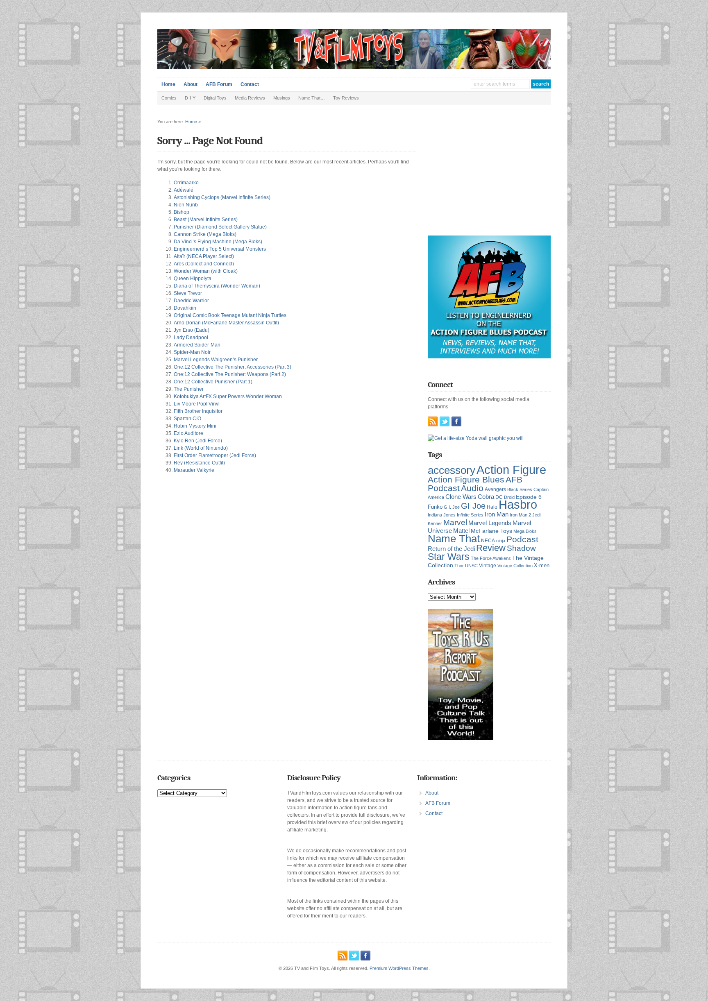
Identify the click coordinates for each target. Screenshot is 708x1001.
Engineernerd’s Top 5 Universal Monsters (220, 249)
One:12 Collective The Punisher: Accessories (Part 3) (232, 367)
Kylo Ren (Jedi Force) (198, 441)
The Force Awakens (491, 558)
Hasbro (518, 504)
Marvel (455, 522)
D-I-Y (190, 97)
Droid (509, 497)
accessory (451, 470)
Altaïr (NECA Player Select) (204, 256)
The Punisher (189, 389)
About (190, 84)
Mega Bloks (525, 531)
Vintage (487, 565)
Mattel (461, 530)
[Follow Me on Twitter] (444, 421)
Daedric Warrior (191, 300)
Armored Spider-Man (197, 345)
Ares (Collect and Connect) (204, 264)
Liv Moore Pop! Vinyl (197, 404)
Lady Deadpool (191, 337)
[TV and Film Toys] (354, 67)
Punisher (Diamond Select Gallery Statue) (220, 227)
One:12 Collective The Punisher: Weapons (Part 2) (230, 374)
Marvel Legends (489, 523)
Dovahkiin (185, 308)
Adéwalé (183, 190)
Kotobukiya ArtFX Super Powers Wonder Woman (228, 396)
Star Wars (449, 556)
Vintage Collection (515, 565)
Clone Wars (461, 497)
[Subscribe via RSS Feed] (433, 421)
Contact (250, 84)
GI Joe (473, 505)
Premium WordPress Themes (399, 968)
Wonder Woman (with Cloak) (206, 271)
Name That (454, 538)
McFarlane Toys (491, 531)
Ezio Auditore (188, 433)
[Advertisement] (489, 176)
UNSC (471, 565)
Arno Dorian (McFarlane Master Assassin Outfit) (226, 323)
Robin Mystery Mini (195, 426)
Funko (435, 507)
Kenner (435, 523)
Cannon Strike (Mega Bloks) (205, 234)
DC (499, 497)
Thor (459, 565)
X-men (541, 565)
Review (491, 548)
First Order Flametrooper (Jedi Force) (215, 455)
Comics (169, 97)
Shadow (521, 548)
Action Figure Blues (466, 479)
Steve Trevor (188, 293)
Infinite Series (470, 514)
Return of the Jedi (451, 548)
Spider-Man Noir (192, 352)
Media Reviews (250, 97)
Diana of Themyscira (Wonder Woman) (217, 286)
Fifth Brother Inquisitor (198, 411)
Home (168, 84)
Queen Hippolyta (192, 278)
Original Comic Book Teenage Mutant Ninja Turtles (230, 315)
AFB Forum (219, 84)
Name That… (311, 97)
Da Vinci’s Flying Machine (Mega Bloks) (218, 242)
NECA (488, 541)
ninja (500, 540)
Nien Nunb (186, 205)
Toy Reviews (346, 97)
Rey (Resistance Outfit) (199, 463)
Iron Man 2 (520, 514)
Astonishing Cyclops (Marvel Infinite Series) (222, 197)
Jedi (536, 514)
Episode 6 (529, 497)
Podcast (522, 539)
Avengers (495, 489)
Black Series (519, 489)
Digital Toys (215, 97)
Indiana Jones (442, 514)
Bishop (181, 212)
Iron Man (496, 514)
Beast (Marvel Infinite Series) (206, 219)
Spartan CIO (187, 418)
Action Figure (511, 469)
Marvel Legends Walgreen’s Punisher (216, 359)
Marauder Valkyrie (194, 470)
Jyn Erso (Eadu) (191, 330)
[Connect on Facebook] (456, 421)
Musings (281, 97)
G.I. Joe (452, 507)
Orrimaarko (186, 183)
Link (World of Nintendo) (201, 448)
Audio (472, 488)
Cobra (486, 496)
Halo (492, 507)
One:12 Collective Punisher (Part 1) (213, 382)
